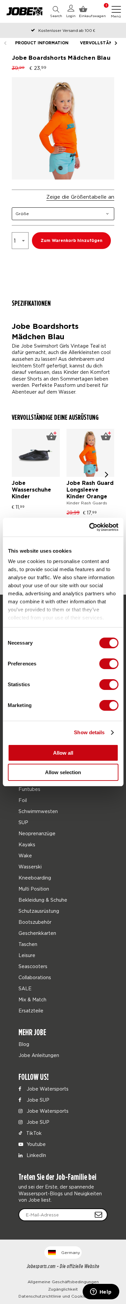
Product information (42, 43)
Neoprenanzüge (36, 833)
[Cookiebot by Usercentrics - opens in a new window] (89, 527)
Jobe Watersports (47, 1088)
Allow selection (63, 772)
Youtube (35, 1144)
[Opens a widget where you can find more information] (100, 1292)
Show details (89, 732)
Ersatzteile (30, 1010)
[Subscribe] (98, 1214)
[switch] (108, 663)
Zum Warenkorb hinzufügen (71, 241)
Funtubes (29, 789)
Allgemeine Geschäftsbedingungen (63, 1282)
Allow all (63, 753)
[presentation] (106, 474)
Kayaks (26, 844)
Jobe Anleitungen (38, 1055)
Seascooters (32, 966)
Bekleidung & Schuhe (42, 899)
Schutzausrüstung (38, 910)
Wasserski (30, 866)
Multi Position (33, 888)
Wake (25, 855)
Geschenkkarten (37, 933)
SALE (25, 988)
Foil (22, 800)
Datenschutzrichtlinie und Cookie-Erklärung (63, 1296)
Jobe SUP (37, 1099)
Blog (23, 1044)
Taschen (27, 944)
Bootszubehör (34, 921)
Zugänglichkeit (63, 1289)
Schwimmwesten (38, 811)
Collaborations (34, 977)
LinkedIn (35, 1155)
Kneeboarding (34, 877)
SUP (23, 822)
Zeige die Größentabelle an (80, 196)
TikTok (33, 1133)
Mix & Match (32, 999)
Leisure (26, 955)
